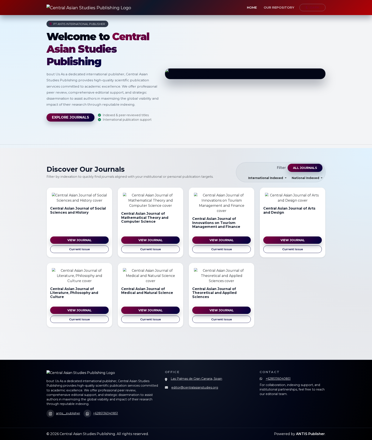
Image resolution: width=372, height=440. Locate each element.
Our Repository (279, 7)
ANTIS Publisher (310, 434)
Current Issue (79, 249)
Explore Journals (70, 117)
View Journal (79, 240)
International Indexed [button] (266, 178)
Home (252, 7)
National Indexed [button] (306, 178)
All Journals (305, 168)
